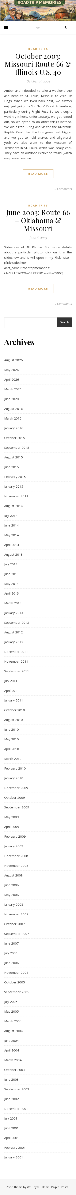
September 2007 (16, 933)
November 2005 (16, 972)
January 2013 (13, 613)
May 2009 (11, 817)
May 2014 (11, 535)
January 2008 (13, 904)
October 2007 (14, 924)
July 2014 (11, 515)
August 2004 (13, 1031)
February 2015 (15, 476)
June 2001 (11, 1128)
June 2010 (11, 729)
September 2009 (16, 807)
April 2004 (11, 1050)
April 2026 (11, 379)
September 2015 (16, 447)
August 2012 (13, 632)
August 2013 (13, 554)
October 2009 (14, 797)
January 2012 (13, 642)
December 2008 (16, 856)
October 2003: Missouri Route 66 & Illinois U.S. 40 (38, 64)
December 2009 (16, 788)
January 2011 (13, 700)
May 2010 (11, 739)
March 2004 (13, 1060)
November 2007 (16, 914)
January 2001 (13, 1157)
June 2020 (11, 399)
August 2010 (13, 720)
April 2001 (11, 1138)
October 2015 (14, 438)
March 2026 (13, 389)
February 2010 (15, 768)
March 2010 (13, 758)
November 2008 (16, 865)
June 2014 (11, 525)
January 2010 (13, 778)
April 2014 (11, 545)
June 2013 (11, 574)
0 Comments (63, 189)
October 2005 (14, 982)
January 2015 (13, 486)
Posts (64, 1187)
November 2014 (16, 496)
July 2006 (11, 953)
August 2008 (13, 875)
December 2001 (16, 1108)
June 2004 (11, 1040)
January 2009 (13, 846)
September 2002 (16, 1089)
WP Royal (33, 1187)
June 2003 (11, 1079)
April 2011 (11, 690)
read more (38, 174)
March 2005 (13, 1021)
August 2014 (13, 506)
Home (46, 1187)
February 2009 (15, 836)
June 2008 (11, 885)
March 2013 (13, 603)
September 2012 (16, 622)
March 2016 (13, 418)
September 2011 (16, 671)
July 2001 (11, 1118)
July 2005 (11, 1001)
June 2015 (11, 467)
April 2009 (11, 826)
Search (64, 322)
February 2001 (15, 1147)
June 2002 (11, 1099)
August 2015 (13, 457)
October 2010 (14, 710)
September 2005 (16, 992)
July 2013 (11, 564)
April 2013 (11, 593)
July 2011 (11, 681)
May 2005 (11, 1011)
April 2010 (11, 749)
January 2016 (13, 428)
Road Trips (38, 49)
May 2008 (11, 895)
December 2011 (16, 651)
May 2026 (11, 370)
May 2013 (11, 583)
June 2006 (11, 963)
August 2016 (13, 408)
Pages (55, 1187)
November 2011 (16, 661)
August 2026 (13, 360)
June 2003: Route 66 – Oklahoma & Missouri (38, 220)
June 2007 (11, 943)
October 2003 (14, 1070)
